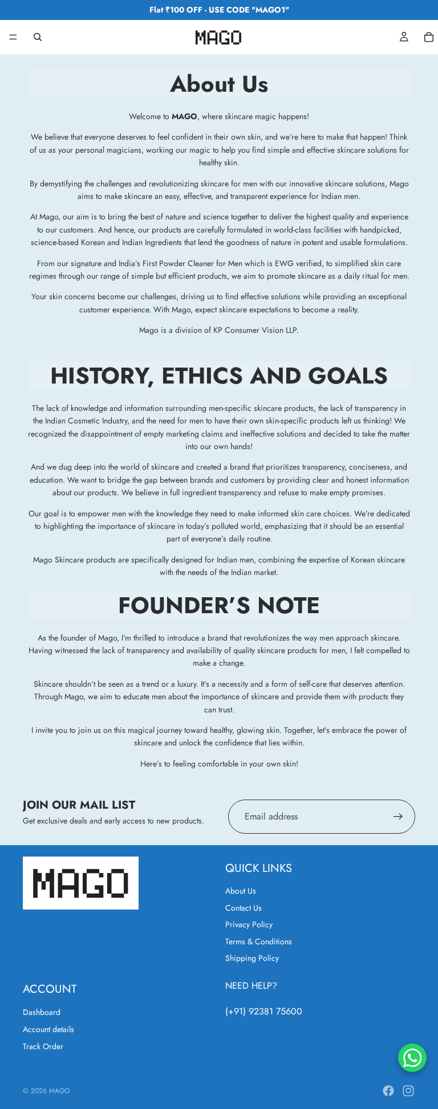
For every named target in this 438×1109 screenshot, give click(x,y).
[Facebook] (388, 1091)
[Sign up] (398, 816)
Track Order (43, 1047)
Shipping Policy (252, 958)
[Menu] (13, 37)
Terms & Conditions (258, 941)
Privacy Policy (249, 924)
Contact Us (243, 908)
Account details (48, 1029)
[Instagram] (408, 1091)
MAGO (59, 1091)
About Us (240, 891)
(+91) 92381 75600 (263, 1011)
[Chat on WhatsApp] (412, 1057)
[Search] (37, 37)
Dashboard (41, 1012)
